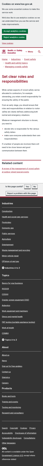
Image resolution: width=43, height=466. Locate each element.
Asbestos (6, 305)
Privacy (32, 428)
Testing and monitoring (11, 407)
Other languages (9, 443)
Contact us (6, 372)
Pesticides (6, 222)
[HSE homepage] (12, 51)
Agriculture (6, 239)
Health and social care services (15, 217)
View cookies (7, 43)
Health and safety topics (16, 63)
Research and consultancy (13, 413)
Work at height (8, 328)
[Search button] (39, 52)
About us (5, 355)
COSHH (5, 294)
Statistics (6, 377)
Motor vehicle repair (10, 256)
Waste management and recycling (16, 250)
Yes (27, 187)
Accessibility (7, 433)
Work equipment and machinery (15, 311)
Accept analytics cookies (15, 31)
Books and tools (9, 396)
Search (5, 428)
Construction (7, 211)
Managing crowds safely (16, 67)
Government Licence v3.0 (12, 455)
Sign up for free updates (12, 366)
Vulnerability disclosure (12, 438)
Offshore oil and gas (10, 261)
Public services (8, 233)
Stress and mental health (12, 317)
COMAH (5, 333)
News (4, 361)
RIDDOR (5, 289)
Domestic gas (8, 228)
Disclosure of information (25, 433)
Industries (16, 59)
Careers (5, 383)
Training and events (10, 402)
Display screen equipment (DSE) (15, 300)
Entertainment (7, 245)
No (34, 187)
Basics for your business (12, 283)
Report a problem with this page (21, 193)
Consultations (29, 438)
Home (5, 59)
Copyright (14, 428)
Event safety (30, 59)
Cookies (23, 428)
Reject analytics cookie (14, 37)
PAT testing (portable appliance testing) (18, 322)
